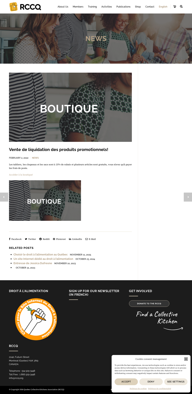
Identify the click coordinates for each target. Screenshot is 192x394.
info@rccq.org (16, 378)
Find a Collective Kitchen (156, 317)
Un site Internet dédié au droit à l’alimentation (43, 258)
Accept (126, 381)
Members (78, 6)
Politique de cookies (138, 388)
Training (92, 6)
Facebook (16, 239)
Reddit (46, 239)
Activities (106, 6)
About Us (63, 6)
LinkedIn (77, 239)
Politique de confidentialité (159, 388)
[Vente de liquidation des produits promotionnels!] (70, 107)
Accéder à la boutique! (21, 174)
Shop (138, 6)
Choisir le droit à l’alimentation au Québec (41, 254)
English (163, 6)
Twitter (32, 239)
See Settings (175, 381)
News (96, 39)
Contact (149, 6)
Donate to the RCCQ (149, 303)
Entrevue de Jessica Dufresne (33, 263)
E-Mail (92, 239)
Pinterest (61, 239)
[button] (186, 359)
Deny (151, 381)
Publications (123, 6)
